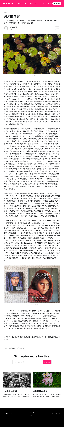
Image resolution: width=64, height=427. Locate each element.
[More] (36, 3)
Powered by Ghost (56, 413)
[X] (31, 412)
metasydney (9, 3)
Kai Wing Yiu (13, 27)
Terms (35, 415)
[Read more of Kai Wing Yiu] (6, 28)
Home (19, 3)
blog (5, 12)
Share (57, 28)
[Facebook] (33, 412)
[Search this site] (44, 3)
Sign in (49, 3)
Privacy (30, 415)
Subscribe (57, 3)
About (25, 3)
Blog (31, 3)
